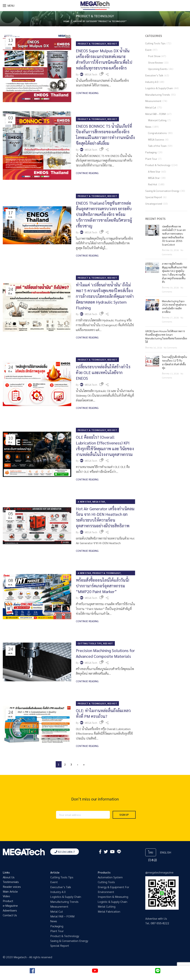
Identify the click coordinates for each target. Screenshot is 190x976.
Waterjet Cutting (157, 120)
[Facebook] (100, 851)
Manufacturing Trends (157, 94)
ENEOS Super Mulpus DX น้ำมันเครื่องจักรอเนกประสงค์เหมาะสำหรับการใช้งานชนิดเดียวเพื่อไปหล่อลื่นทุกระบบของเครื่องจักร (104, 59)
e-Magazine (10, 905)
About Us (8, 877)
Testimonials (11, 882)
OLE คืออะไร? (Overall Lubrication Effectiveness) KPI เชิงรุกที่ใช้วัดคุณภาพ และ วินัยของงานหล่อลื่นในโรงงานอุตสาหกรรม (105, 445)
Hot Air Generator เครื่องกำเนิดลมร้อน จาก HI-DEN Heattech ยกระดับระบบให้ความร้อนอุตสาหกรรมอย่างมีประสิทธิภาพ (105, 517)
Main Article (10, 891)
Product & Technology (92, 43)
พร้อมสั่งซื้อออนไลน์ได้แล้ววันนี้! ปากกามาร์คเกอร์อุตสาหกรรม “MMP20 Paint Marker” (102, 585)
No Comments (170, 347)
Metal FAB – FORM (155, 113)
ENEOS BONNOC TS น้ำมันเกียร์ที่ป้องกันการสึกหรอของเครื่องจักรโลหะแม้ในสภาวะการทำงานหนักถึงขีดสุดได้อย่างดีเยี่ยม (105, 134)
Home (66, 21)
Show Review (155, 62)
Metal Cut (150, 107)
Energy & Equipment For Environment (113, 889)
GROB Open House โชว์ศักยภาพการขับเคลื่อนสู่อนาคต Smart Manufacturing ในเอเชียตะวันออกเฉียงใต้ (166, 336)
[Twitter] (106, 851)
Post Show (154, 56)
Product (8, 901)
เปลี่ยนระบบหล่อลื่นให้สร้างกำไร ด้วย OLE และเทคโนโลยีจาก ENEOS (103, 372)
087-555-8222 (160, 923)
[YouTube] (112, 851)
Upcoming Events (158, 68)
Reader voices (12, 887)
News (148, 126)
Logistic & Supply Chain (112, 902)
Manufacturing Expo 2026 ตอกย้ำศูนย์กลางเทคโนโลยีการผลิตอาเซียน (174, 306)
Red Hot (112, 43)
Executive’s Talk (154, 75)
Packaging (151, 152)
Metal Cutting (106, 906)
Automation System (110, 877)
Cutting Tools (106, 882)
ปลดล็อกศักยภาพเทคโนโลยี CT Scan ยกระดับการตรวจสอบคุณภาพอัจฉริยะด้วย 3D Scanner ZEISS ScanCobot (174, 235)
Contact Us (10, 915)
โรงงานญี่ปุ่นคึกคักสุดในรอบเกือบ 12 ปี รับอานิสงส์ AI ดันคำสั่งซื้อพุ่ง (174, 362)
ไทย (150, 852)
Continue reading (87, 93)
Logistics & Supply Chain (159, 88)
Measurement (153, 100)
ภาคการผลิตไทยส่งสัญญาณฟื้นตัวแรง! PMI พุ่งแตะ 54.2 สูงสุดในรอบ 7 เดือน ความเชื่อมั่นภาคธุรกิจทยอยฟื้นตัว (174, 272)
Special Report (153, 197)
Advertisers (10, 910)
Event (148, 49)
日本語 (152, 860)
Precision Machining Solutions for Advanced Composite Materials (105, 653)
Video (6, 896)
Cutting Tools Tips (90, 643)
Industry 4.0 (151, 81)
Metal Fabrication (109, 911)
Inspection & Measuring (113, 897)
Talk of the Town (157, 145)
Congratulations (157, 133)
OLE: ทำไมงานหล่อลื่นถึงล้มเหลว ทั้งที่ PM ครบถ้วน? (103, 713)
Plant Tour (151, 158)
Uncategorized (153, 203)
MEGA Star (98, 501)
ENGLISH (165, 852)
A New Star (84, 501)
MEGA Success (156, 139)
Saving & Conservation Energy (162, 190)
